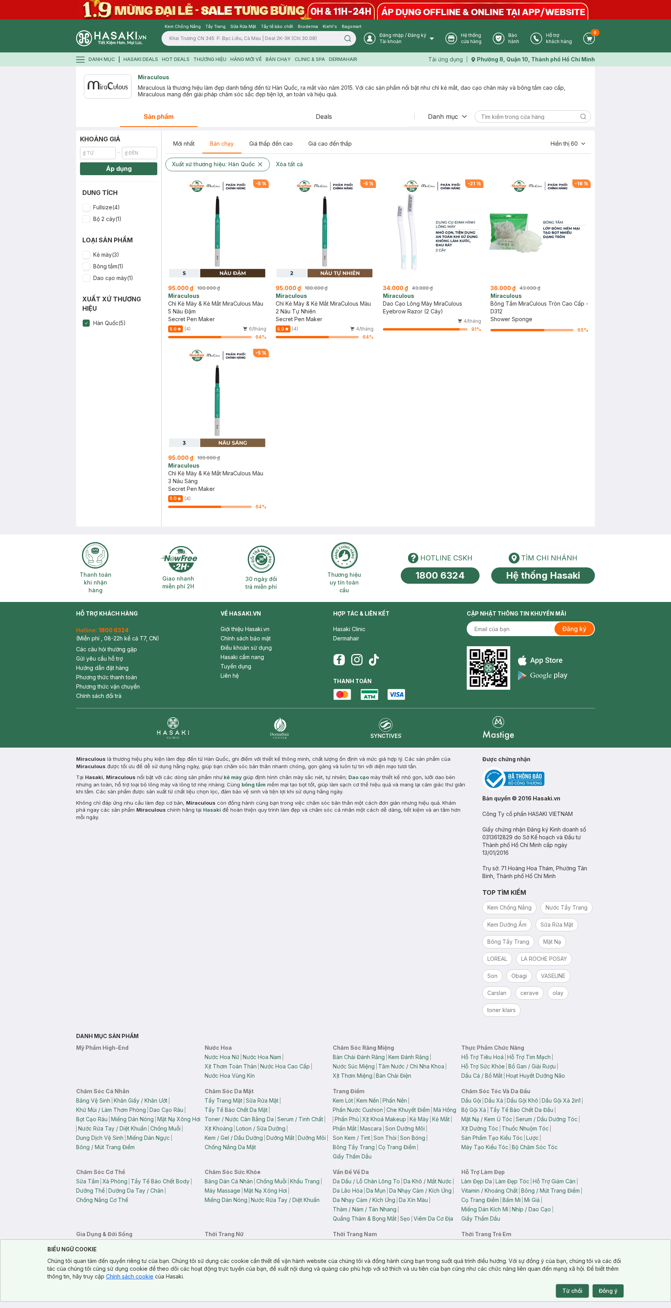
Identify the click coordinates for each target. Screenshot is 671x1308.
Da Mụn (376, 1190)
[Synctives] (386, 728)
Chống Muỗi (165, 1128)
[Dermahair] (279, 728)
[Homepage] (111, 38)
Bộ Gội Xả (473, 1109)
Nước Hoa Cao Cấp (285, 1066)
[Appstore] (542, 660)
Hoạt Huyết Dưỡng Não (535, 1075)
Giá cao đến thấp (330, 143)
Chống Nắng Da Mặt (230, 1147)
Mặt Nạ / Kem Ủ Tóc (486, 1119)
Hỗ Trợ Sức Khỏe (483, 1066)
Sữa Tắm (87, 1181)
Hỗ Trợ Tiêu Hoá (482, 1057)
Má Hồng (444, 1109)
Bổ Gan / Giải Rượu (532, 1066)
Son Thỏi (385, 1137)
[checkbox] (86, 207)
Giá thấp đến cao (271, 143)
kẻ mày (233, 777)
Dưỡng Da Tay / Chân (135, 1190)
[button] (118, 207)
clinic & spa (310, 59)
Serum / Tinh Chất (300, 1119)
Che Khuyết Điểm (408, 1109)
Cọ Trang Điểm (397, 1147)
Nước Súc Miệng (354, 1066)
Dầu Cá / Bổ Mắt (481, 1075)
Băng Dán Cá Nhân (229, 1181)
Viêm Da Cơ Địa (433, 1218)
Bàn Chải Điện (393, 1075)
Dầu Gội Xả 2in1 (561, 1100)
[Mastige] (498, 728)
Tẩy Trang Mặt (223, 1100)
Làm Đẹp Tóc (512, 1181)
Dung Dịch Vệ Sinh (99, 1137)
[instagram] (357, 660)
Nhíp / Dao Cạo (531, 1209)
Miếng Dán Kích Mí (484, 1209)
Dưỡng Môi (312, 1137)
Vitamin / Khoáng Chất (489, 1190)
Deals (324, 116)
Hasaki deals (140, 59)
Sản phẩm (159, 116)
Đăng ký (574, 629)
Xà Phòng (115, 1181)
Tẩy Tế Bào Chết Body (160, 1181)
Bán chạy (222, 143)
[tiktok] (374, 660)
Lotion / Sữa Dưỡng (260, 1128)
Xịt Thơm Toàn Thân (231, 1066)
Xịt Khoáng (219, 1128)
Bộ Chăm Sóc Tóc (535, 1147)
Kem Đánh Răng (408, 1057)
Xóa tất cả (289, 164)
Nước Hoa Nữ (222, 1057)
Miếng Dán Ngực (148, 1137)
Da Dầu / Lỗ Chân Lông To (366, 1181)
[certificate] (538, 779)
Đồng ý (608, 1290)
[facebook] (339, 660)
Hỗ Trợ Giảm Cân (554, 1181)
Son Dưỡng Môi (405, 1128)
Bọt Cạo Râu (92, 1119)
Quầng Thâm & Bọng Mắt (364, 1218)
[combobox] (568, 143)
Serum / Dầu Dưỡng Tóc (546, 1119)
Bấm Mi (511, 1200)
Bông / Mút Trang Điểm (105, 1147)
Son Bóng (412, 1137)
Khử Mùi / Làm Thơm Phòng (111, 1109)
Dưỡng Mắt (280, 1137)
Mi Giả (532, 1200)
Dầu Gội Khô (522, 1100)
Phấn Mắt (344, 1128)
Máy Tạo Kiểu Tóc (484, 1147)
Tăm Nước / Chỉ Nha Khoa (411, 1066)
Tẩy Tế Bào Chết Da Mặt (236, 1109)
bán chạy (278, 59)
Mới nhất (184, 143)
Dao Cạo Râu (166, 1109)
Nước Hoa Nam (262, 1057)
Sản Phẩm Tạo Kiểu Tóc (492, 1137)
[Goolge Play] (542, 675)
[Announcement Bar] (335, 9)
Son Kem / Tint (351, 1137)
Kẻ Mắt (441, 1119)
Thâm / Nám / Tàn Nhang (364, 1209)
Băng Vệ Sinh (93, 1100)
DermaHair (343, 59)
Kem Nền (367, 1100)
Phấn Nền (394, 1100)
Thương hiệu (209, 59)
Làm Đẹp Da (476, 1181)
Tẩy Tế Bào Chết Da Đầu (521, 1109)
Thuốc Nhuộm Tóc (525, 1128)
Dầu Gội (471, 1100)
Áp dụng (119, 168)
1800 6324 (440, 575)
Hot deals (175, 59)
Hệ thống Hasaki (543, 575)
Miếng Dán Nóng (132, 1119)
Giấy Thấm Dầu (352, 1156)
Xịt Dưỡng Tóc (479, 1128)
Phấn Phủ (347, 1119)
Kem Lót (343, 1100)
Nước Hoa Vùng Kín (230, 1075)
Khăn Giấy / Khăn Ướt (140, 1100)
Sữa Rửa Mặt (262, 1100)
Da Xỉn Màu (413, 1200)
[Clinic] (173, 728)
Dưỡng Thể (90, 1190)
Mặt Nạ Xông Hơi (178, 1119)
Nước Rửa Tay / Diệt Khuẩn (112, 1128)
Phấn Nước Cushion (358, 1109)
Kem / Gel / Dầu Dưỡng (234, 1137)
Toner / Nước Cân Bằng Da (239, 1119)
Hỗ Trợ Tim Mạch (529, 1057)
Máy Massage (222, 1190)
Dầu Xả (494, 1100)
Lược (532, 1137)
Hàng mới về (246, 59)
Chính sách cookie (129, 1276)
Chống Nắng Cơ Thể (102, 1200)
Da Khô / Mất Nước (427, 1181)
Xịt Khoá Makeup (384, 1119)
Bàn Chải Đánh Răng (359, 1057)
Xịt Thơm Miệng (352, 1075)
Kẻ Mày (419, 1119)
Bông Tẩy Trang (354, 1147)
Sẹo (405, 1218)
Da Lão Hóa (348, 1190)
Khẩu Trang (305, 1181)
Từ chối (572, 1290)
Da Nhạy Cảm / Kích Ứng (420, 1190)
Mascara (371, 1128)
